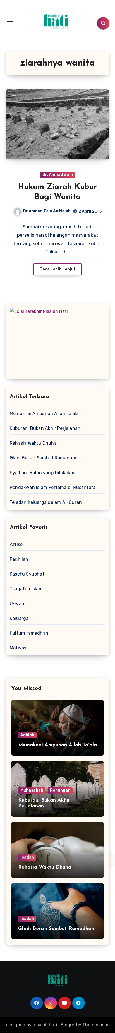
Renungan (60, 790)
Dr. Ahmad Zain (57, 174)
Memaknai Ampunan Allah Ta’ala (44, 413)
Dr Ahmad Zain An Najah (47, 211)
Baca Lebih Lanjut (57, 269)
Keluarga (19, 618)
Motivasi (19, 648)
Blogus (68, 1024)
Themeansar (95, 1024)
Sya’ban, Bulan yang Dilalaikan (43, 472)
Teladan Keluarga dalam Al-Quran (46, 502)
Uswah (17, 603)
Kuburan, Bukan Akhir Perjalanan (45, 428)
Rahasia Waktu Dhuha (33, 443)
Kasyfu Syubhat (27, 574)
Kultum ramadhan (29, 633)
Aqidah (27, 735)
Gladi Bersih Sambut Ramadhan (44, 458)
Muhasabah (31, 790)
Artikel (17, 544)
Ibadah (27, 857)
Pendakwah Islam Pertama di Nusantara (52, 487)
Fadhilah (19, 559)
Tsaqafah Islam (26, 588)
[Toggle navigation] (10, 23)
